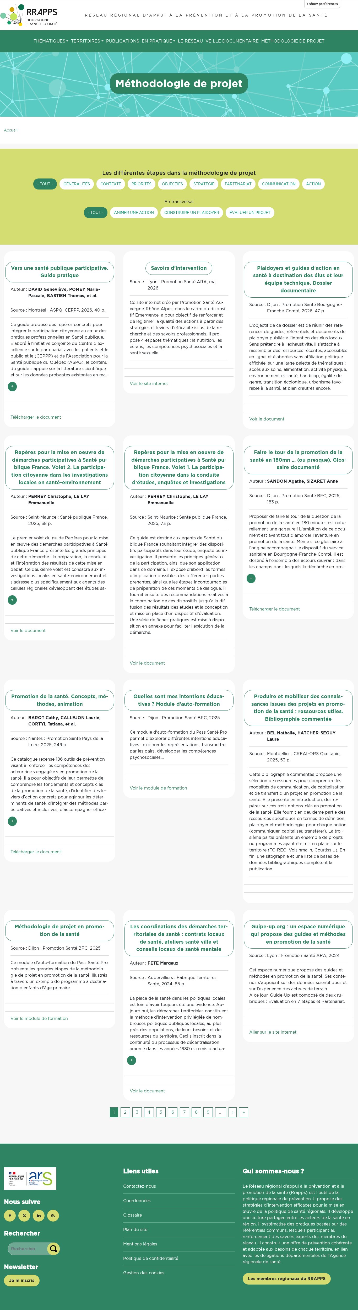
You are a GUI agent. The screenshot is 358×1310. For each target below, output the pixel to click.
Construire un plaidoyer (191, 212)
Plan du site (135, 1229)
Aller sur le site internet (272, 1032)
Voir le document (266, 419)
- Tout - (45, 184)
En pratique (157, 41)
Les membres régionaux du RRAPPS (287, 1278)
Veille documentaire (232, 41)
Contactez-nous (139, 1186)
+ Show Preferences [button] (322, 3)
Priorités (141, 184)
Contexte (110, 184)
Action (313, 184)
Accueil (11, 130)
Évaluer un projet (250, 212)
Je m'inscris (21, 1280)
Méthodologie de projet (292, 41)
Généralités (76, 184)
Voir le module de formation (158, 788)
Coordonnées (137, 1200)
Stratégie (203, 184)
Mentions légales (140, 1243)
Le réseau (190, 41)
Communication (279, 184)
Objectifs (172, 184)
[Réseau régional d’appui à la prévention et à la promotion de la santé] (29, 15)
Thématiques (49, 41)
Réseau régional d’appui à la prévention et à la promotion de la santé (206, 15)
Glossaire (132, 1215)
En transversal (179, 201)
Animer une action (134, 212)
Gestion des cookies (143, 1272)
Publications (122, 41)
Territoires (85, 41)
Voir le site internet (149, 383)
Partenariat (238, 184)
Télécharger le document (35, 417)
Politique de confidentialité (150, 1258)
